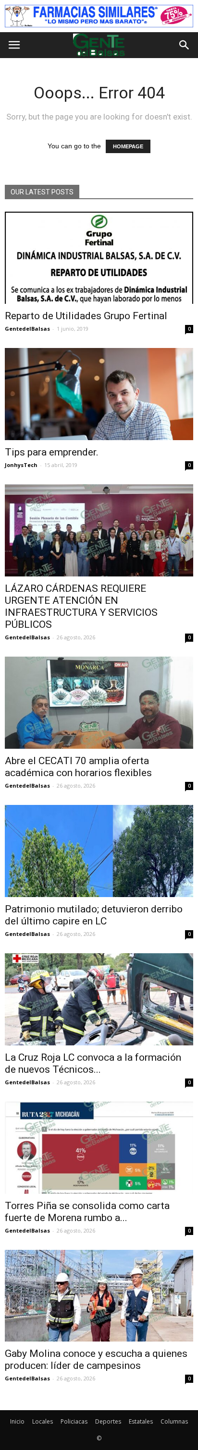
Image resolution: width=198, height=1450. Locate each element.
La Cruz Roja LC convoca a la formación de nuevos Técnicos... (93, 1063)
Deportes (108, 1421)
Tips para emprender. (52, 452)
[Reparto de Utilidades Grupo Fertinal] (99, 258)
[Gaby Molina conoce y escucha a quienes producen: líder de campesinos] (99, 1296)
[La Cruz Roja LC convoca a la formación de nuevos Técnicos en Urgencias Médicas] (99, 999)
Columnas (174, 1421)
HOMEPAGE (128, 146)
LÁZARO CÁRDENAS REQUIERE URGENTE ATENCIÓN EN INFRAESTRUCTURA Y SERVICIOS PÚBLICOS (81, 606)
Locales (42, 1421)
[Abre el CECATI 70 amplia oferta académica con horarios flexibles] (99, 703)
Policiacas (74, 1421)
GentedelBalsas (27, 328)
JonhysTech (21, 464)
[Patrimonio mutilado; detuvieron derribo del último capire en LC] (99, 851)
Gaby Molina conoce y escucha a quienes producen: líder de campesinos (96, 1359)
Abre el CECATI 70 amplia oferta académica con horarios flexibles (78, 767)
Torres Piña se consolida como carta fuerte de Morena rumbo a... (87, 1211)
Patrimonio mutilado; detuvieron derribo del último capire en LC (94, 915)
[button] (184, 45)
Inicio (17, 1421)
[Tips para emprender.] (99, 394)
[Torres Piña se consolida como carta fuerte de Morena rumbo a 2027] (99, 1148)
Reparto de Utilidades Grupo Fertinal (86, 316)
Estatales (141, 1421)
